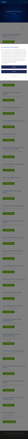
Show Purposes (14, 76)
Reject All (14, 67)
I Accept (14, 71)
